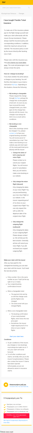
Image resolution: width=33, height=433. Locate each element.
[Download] (13, 222)
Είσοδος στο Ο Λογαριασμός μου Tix (16, 415)
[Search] (29, 8)
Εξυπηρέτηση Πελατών (8, 13)
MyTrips (14, 84)
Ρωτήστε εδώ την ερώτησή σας (19, 386)
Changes (21, 13)
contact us (12, 133)
